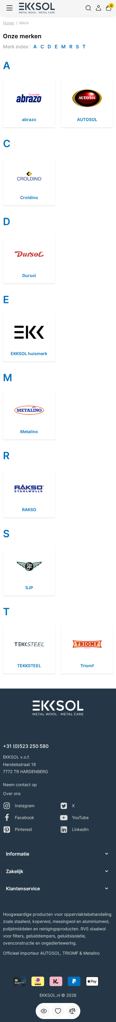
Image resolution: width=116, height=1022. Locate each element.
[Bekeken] (43, 1011)
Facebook (24, 817)
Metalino (91, 953)
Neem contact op (20, 784)
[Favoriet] (58, 1011)
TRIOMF (70, 953)
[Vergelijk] (72, 1011)
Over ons (12, 793)
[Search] (88, 8)
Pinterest (23, 829)
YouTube (80, 817)
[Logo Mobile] (37, 8)
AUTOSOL (50, 953)
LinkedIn (80, 829)
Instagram (25, 805)
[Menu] (9, 8)
